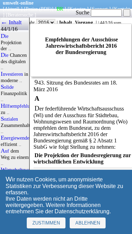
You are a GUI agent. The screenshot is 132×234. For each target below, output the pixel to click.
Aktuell (12, 9)
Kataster (77, 9)
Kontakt (122, 9)
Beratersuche (20, 15)
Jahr (31, 22)
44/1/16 (106, 23)
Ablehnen (87, 223)
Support (100, 9)
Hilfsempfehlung (18, 106)
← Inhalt (11, 22)
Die (4, 36)
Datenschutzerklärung (82, 211)
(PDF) (45, 9)
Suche (83, 12)
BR (60, 9)
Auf (5, 151)
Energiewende (15, 138)
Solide (7, 87)
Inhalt (65, 22)
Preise (32, 9)
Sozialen (9, 119)
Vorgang (84, 22)
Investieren (12, 74)
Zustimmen (46, 223)
